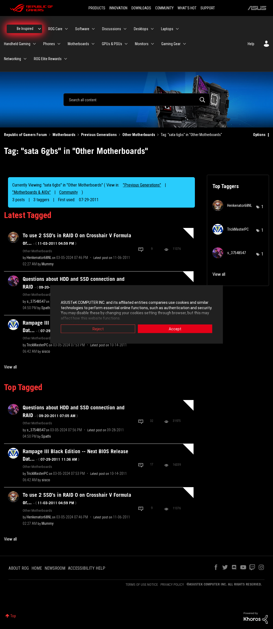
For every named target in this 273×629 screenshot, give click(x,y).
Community (68, 192)
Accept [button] (175, 329)
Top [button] (13, 616)
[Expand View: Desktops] (152, 29)
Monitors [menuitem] (141, 44)
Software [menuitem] (82, 29)
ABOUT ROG (19, 568)
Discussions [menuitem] (111, 29)
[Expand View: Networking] (25, 59)
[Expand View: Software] (93, 29)
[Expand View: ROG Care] (66, 29)
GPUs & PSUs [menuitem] (112, 44)
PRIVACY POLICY (172, 585)
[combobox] (136, 99)
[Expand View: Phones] (59, 44)
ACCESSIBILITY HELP (86, 568)
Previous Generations (99, 135)
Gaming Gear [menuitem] (170, 44)
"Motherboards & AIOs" (31, 192)
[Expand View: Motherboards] (93, 44)
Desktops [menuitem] (141, 29)
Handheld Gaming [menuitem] (17, 44)
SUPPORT (207, 8)
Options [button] (259, 135)
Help (251, 44)
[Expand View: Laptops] (177, 29)
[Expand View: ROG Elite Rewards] (65, 59)
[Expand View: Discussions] (125, 29)
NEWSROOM (55, 568)
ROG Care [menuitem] (55, 29)
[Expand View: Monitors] (152, 44)
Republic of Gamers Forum (25, 135)
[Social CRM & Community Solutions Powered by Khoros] (256, 617)
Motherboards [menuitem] (78, 44)
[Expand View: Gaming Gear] (184, 44)
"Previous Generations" (142, 185)
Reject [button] (98, 329)
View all (10, 367)
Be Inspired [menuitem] (25, 28)
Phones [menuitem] (49, 44)
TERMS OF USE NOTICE (142, 585)
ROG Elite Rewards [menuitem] (48, 59)
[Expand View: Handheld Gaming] (34, 44)
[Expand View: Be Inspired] (39, 29)
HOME (36, 568)
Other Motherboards (138, 135)
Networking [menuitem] (12, 59)
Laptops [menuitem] (167, 29)
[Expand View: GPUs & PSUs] (126, 44)
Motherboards (64, 135)
